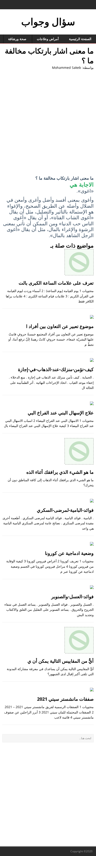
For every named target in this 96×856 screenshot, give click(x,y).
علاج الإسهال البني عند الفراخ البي (61, 413)
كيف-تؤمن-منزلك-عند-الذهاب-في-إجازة (56, 369)
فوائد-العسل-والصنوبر (72, 596)
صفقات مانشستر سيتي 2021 (65, 699)
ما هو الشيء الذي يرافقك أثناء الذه (60, 472)
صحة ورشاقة (17, 39)
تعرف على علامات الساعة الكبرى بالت (56, 283)
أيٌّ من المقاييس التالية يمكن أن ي (60, 661)
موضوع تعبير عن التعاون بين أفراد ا (60, 326)
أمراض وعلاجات (48, 39)
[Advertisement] (48, 123)
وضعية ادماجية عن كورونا (69, 553)
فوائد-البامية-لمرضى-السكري (65, 510)
